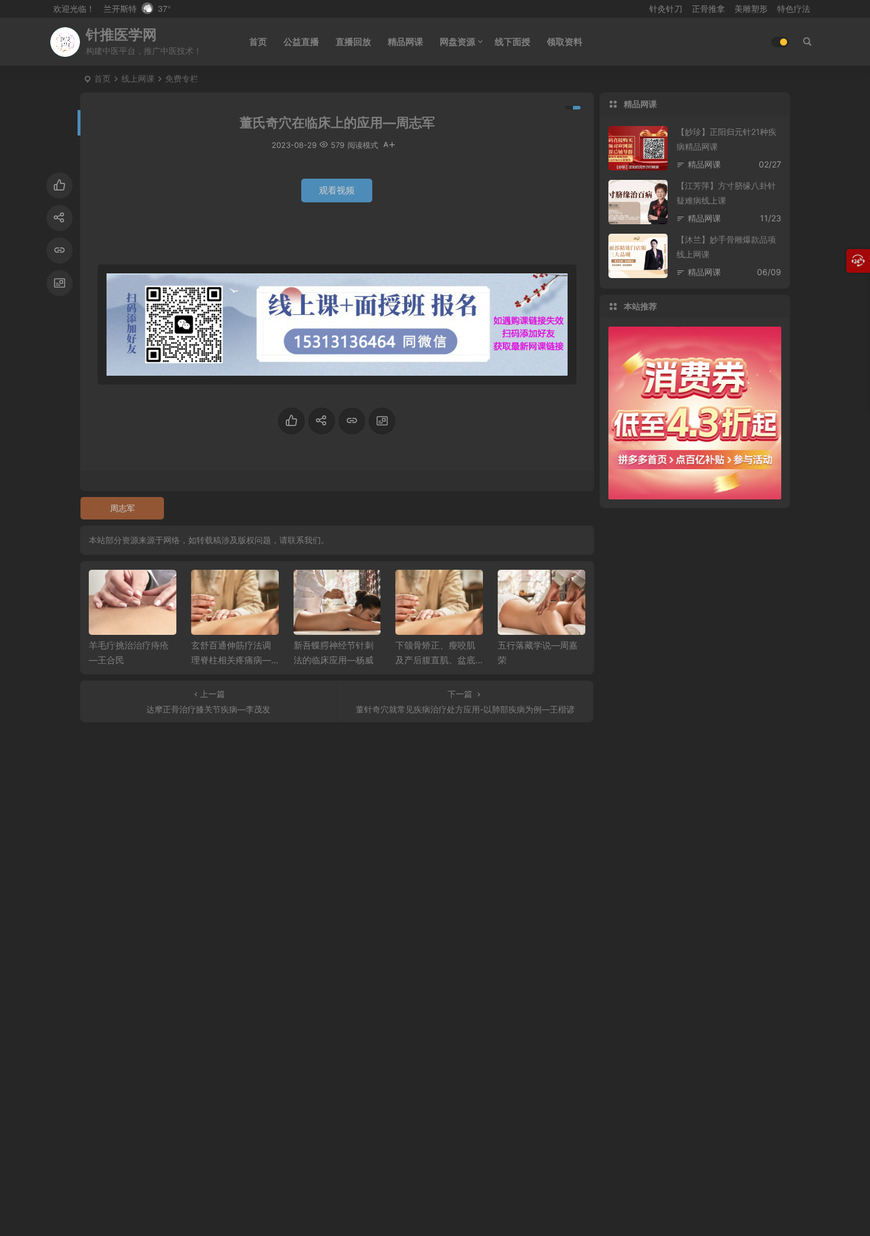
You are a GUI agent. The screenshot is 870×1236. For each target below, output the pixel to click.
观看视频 (337, 190)
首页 (258, 41)
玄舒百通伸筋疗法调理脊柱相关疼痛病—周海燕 (231, 660)
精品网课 (405, 41)
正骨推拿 (708, 9)
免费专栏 (181, 78)
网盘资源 (457, 41)
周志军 (122, 508)
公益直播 (301, 41)
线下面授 (512, 41)
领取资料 (564, 41)
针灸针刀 (665, 9)
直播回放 (353, 41)
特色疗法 (793, 9)
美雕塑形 (751, 9)
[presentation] (517, 589)
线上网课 (137, 78)
